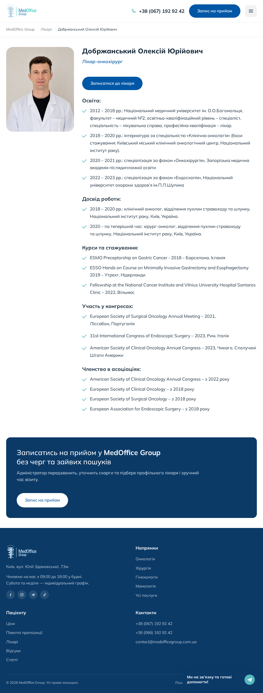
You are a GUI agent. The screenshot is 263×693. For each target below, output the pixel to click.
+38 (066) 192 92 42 (154, 632)
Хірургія (143, 568)
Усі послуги (146, 595)
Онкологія (145, 558)
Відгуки (13, 650)
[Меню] (251, 11)
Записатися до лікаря (112, 83)
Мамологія (146, 586)
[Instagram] (21, 594)
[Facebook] (10, 594)
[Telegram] (33, 594)
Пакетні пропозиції (24, 632)
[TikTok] (44, 594)
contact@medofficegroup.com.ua (166, 641)
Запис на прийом (214, 10)
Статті (12, 659)
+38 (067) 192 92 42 (161, 11)
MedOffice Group (20, 29)
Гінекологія (147, 577)
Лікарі (46, 29)
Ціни (10, 623)
